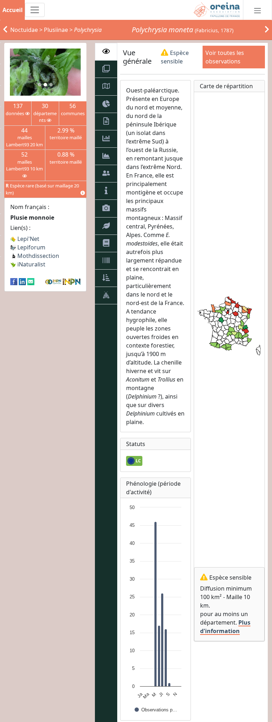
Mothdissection (37, 256)
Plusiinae (56, 30)
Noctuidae (24, 30)
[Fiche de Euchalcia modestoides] (5, 30)
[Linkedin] (22, 281)
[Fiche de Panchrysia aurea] (267, 30)
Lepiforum (30, 247)
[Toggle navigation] (35, 10)
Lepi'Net (27, 239)
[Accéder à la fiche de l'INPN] (71, 281)
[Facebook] (13, 281)
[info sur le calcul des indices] (82, 193)
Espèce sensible (174, 57)
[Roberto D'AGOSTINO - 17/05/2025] (45, 72)
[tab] (106, 52)
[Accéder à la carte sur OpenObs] (54, 281)
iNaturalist (30, 264)
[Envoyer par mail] (30, 281)
